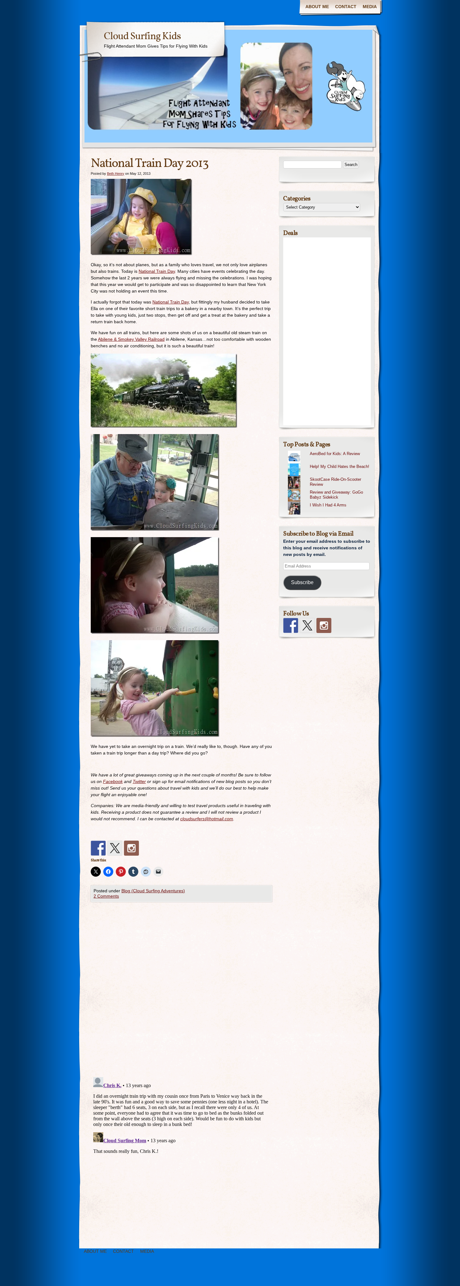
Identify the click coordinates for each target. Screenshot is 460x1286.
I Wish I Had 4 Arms (328, 505)
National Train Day (157, 271)
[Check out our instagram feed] (131, 848)
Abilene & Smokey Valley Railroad (131, 339)
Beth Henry (115, 173)
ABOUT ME (317, 6)
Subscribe (302, 582)
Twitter (139, 781)
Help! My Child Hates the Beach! (339, 466)
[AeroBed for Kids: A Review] (329, 450)
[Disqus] (181, 991)
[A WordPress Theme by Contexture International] (40, 1276)
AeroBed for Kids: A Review (335, 453)
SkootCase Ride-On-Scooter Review (335, 482)
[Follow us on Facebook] (98, 848)
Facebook (113, 781)
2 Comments (106, 896)
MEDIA (370, 6)
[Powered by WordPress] (424, 1276)
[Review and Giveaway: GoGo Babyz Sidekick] (329, 489)
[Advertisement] (327, 331)
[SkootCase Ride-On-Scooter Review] (329, 476)
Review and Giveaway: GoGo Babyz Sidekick (336, 495)
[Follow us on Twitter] (114, 848)
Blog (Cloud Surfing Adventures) (153, 890)
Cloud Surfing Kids (142, 37)
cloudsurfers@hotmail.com (206, 818)
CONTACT (345, 6)
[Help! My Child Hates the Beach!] (329, 463)
